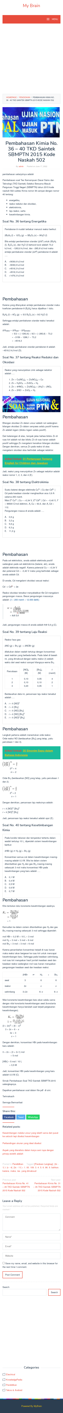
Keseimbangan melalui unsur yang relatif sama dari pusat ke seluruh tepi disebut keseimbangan (30, 1134)
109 (32, 1167)
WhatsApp (33, 1117)
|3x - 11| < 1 (19, 1167)
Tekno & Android (14, 1390)
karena (6, 1170)
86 (46, 1167)
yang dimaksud (29, 1170)
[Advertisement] (31, 60)
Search (6, 1287)
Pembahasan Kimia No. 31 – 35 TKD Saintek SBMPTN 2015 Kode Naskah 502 (46, 1185)
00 (28, 1167)
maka (13, 1170)
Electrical (10, 1374)
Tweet (21, 1117)
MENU (54, 19)
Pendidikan (17, 1164)
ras (18, 1170)
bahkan (54, 1167)
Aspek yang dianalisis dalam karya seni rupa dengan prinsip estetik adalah (28, 1151)
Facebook (9, 1117)
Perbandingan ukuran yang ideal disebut (22, 1143)
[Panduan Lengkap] (43, 1164)
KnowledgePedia (14, 1379)
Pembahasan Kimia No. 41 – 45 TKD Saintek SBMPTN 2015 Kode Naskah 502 (16, 1185)
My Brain (31, 6)
